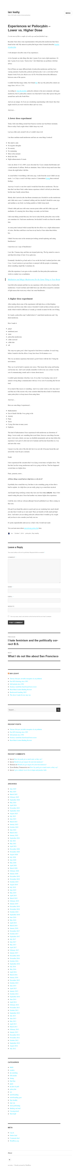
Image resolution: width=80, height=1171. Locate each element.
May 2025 (13, 792)
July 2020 (13, 857)
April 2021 (13, 846)
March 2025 (13, 794)
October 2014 (14, 994)
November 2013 (15, 1007)
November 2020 (15, 852)
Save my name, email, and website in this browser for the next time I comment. (31, 616)
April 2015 (13, 988)
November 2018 (15, 909)
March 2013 (13, 1027)
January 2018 (14, 928)
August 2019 (14, 884)
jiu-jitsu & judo (14, 1086)
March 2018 (13, 925)
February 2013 (14, 1029)
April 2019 (13, 895)
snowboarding (14, 1095)
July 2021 (13, 841)
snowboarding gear (16, 1097)
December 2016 (15, 956)
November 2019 (15, 879)
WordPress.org (14, 1141)
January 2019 (14, 904)
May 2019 (13, 893)
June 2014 (13, 999)
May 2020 (13, 863)
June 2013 (13, 1018)
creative (12, 1070)
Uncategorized (14, 1111)
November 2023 (15, 808)
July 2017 (13, 939)
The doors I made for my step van (20, 695)
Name (10, 587)
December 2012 (15, 1035)
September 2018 (15, 915)
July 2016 (13, 966)
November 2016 (15, 958)
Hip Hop (12, 1081)
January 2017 (14, 953)
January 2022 (14, 835)
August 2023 (14, 813)
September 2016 (15, 964)
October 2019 (14, 882)
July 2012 (13, 1048)
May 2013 (13, 1021)
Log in (12, 1133)
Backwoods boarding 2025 (18, 692)
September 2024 (15, 800)
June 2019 (13, 890)
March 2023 (13, 822)
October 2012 (14, 1040)
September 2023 (15, 811)
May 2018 (13, 920)
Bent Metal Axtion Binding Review (21, 689)
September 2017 (15, 936)
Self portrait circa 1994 (17, 684)
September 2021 (15, 838)
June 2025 (13, 789)
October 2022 (14, 827)
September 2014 (15, 997)
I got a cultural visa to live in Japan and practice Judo (30, 770)
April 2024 (13, 805)
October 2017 (14, 934)
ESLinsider (13, 1075)
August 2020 (14, 854)
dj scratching (14, 1073)
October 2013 (14, 1010)
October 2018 (14, 912)
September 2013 (15, 1013)
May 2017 (13, 945)
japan (11, 1084)
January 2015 (14, 991)
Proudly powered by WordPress (23, 1165)
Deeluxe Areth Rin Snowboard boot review (23, 687)
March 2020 (13, 868)
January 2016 (14, 977)
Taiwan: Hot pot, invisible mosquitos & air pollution (26, 678)
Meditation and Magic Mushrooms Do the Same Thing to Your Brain (34, 279)
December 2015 (15, 980)
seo (11, 1092)
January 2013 (14, 1032)
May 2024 (13, 802)
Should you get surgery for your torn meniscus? (28, 762)
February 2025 (14, 797)
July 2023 (13, 816)
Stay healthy (35, 533)
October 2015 (14, 983)
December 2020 (15, 849)
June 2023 (13, 819)
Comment (12, 557)
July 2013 (13, 1016)
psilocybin (28, 533)
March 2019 (13, 898)
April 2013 (13, 1024)
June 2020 (13, 860)
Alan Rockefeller (21, 91)
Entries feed (13, 1135)
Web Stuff (13, 1114)
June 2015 (13, 986)
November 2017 (15, 931)
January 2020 (14, 874)
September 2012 (15, 1043)
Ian (12, 533)
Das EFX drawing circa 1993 (19, 681)
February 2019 (14, 901)
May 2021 (13, 843)
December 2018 (15, 906)
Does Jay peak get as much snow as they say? (28, 759)
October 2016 (14, 961)
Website (11, 606)
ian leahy (14, 12)
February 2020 (14, 871)
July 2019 (13, 887)
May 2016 (13, 969)
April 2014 (13, 1002)
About (10, 1153)
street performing (15, 1106)
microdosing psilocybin (31, 528)
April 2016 (13, 972)
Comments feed (14, 1138)
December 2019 (15, 876)
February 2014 (14, 1005)
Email (11, 596)
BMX (11, 1067)
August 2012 (14, 1046)
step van (12, 1103)
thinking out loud (15, 1108)
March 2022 (13, 833)
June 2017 (13, 942)
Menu (68, 13)
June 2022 (13, 830)
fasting (48, 178)
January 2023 (14, 824)
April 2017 (13, 947)
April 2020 (13, 865)
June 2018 (13, 917)
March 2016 (13, 975)
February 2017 (14, 950)
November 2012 (15, 1037)
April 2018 (13, 923)
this (36, 83)
